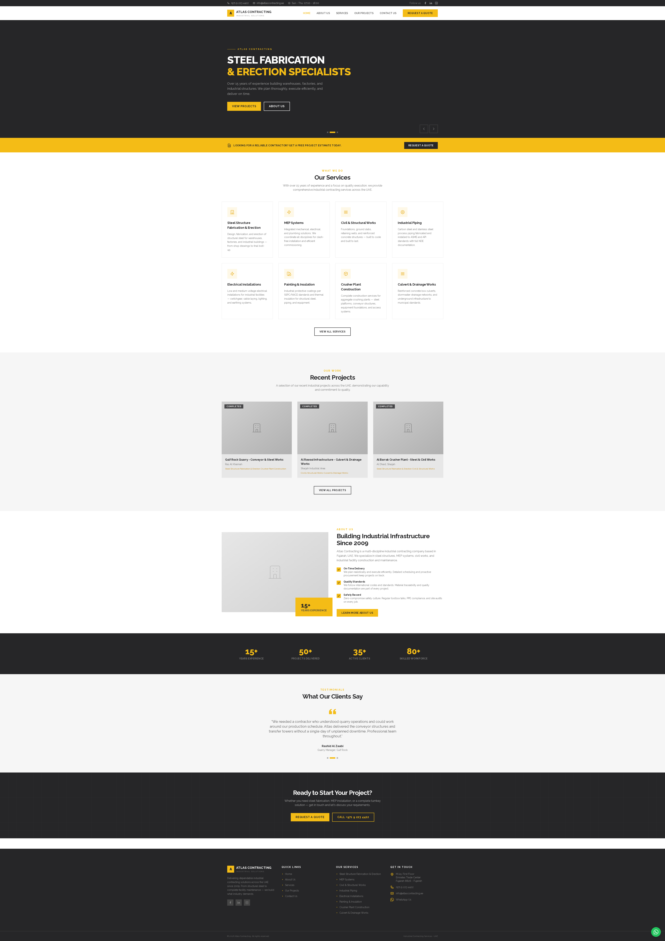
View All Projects (332, 490)
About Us (323, 13)
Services (342, 13)
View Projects (244, 106)
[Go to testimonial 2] (332, 758)
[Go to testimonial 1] (327, 758)
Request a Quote (420, 13)
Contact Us (388, 13)
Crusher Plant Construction (354, 907)
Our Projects (364, 13)
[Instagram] (436, 3)
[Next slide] (433, 129)
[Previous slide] (424, 129)
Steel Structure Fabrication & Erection (360, 874)
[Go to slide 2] (332, 132)
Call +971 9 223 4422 (353, 817)
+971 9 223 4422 (240, 3)
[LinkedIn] (430, 3)
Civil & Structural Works (352, 885)
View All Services (333, 331)
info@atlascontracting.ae (270, 3)
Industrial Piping (348, 890)
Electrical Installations (351, 896)
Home (306, 13)
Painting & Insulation (350, 901)
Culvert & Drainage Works (353, 912)
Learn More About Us (357, 612)
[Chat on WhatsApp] (656, 932)
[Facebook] (425, 3)
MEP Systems (346, 879)
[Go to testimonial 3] (337, 758)
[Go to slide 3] (337, 132)
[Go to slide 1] (327, 132)
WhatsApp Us (403, 899)
